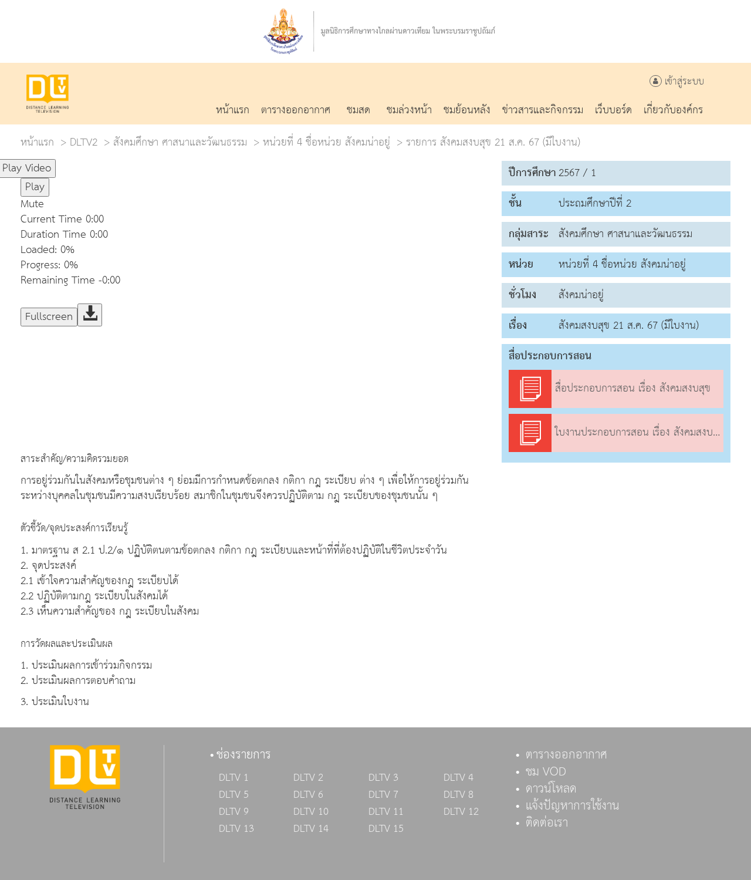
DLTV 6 (308, 795)
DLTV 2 (308, 778)
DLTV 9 (234, 812)
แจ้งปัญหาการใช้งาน (573, 806)
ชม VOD (546, 772)
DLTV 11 (386, 812)
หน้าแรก (37, 142)
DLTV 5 (234, 795)
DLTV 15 (386, 829)
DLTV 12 (461, 812)
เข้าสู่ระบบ (683, 82)
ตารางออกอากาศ (566, 755)
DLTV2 (83, 142)
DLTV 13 (236, 829)
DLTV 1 (234, 778)
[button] (255, 204)
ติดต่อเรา (547, 823)
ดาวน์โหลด (551, 789)
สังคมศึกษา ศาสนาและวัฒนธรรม (180, 142)
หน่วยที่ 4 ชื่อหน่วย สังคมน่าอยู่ (326, 142)
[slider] (114, 163)
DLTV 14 (311, 829)
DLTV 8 (458, 795)
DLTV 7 (383, 795)
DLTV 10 (311, 812)
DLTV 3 (383, 778)
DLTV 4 (458, 778)
